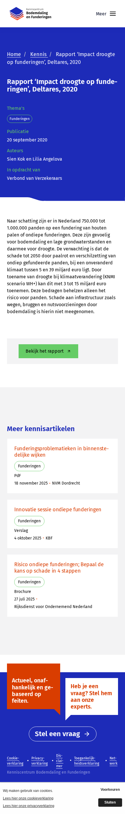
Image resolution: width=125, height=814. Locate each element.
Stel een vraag (57, 734)
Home (14, 54)
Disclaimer (59, 761)
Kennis (39, 54)
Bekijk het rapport (45, 351)
